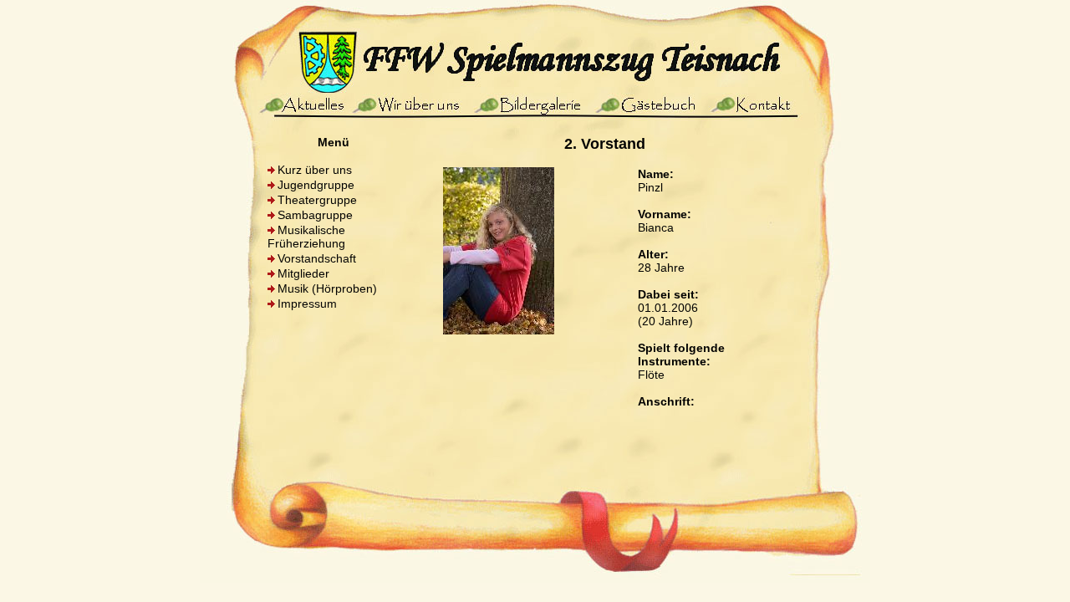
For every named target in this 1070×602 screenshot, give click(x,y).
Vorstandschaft (317, 258)
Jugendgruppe (316, 184)
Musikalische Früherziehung (306, 236)
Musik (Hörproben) (327, 288)
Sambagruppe (315, 215)
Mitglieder (303, 273)
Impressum (307, 303)
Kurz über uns (315, 169)
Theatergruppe (317, 200)
